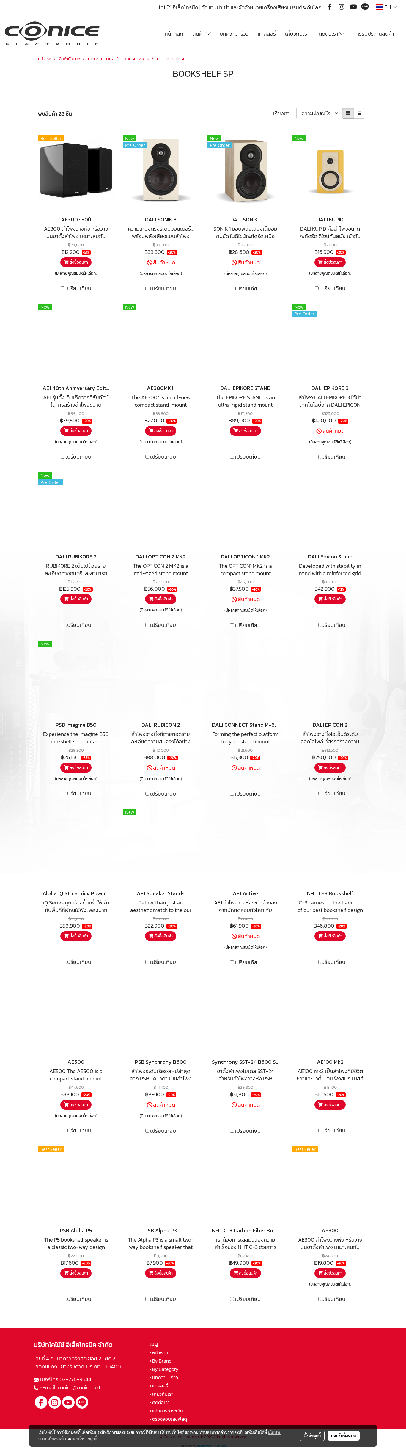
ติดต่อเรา (329, 34)
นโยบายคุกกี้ (86, 1438)
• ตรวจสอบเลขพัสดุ (168, 1419)
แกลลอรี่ (267, 34)
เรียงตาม (284, 113)
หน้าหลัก (174, 34)
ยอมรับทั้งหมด (343, 1435)
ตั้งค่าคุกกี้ (312, 1435)
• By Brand (160, 1360)
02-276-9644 (75, 1379)
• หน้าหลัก (159, 1352)
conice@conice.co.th (81, 1387)
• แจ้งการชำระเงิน (166, 1410)
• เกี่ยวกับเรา (162, 1394)
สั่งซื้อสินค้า (78, 262)
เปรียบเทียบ (78, 288)
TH (387, 7)
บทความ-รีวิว (234, 34)
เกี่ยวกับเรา (297, 34)
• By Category (164, 1369)
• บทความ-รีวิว (164, 1377)
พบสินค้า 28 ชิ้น (55, 114)
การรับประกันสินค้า (373, 34)
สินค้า (199, 34)
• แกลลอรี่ (159, 1385)
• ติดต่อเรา (160, 1402)
